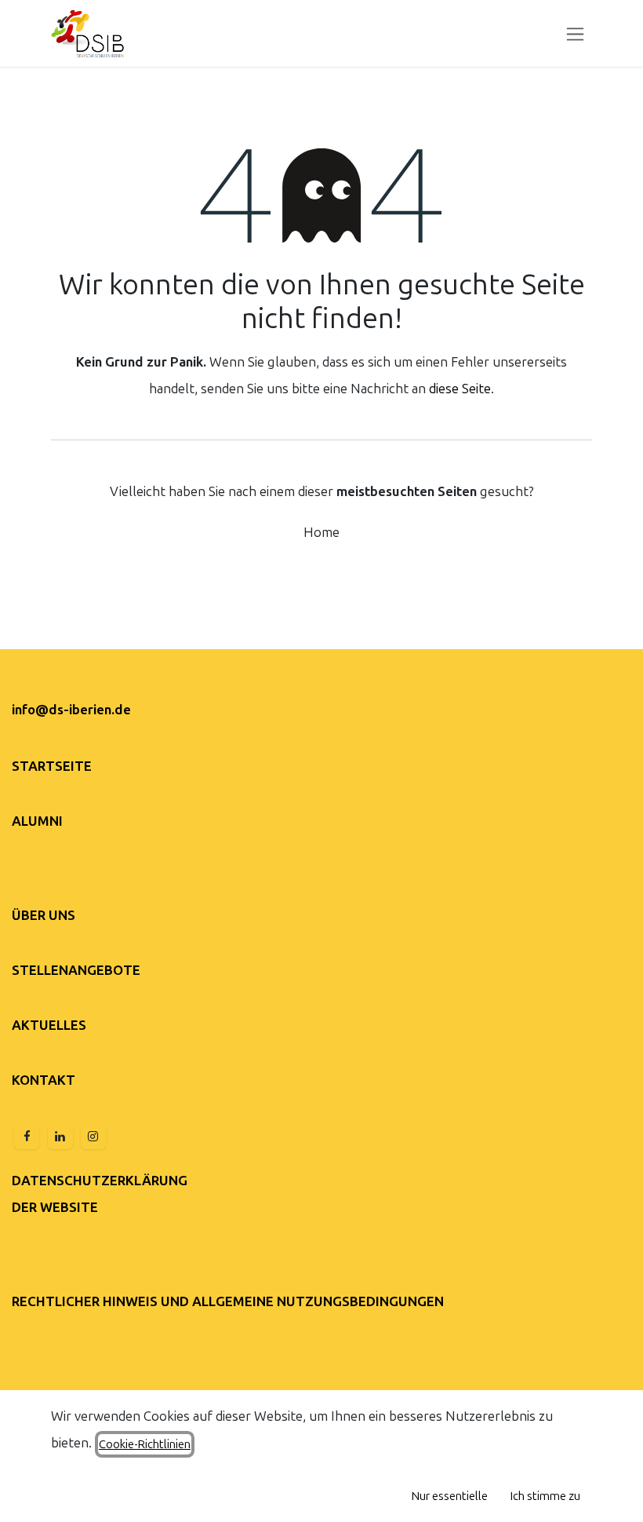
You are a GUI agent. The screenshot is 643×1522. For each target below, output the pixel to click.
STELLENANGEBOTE (76, 970)
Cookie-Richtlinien (145, 1444)
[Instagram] (93, 1136)
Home (321, 532)
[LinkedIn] (60, 1136)
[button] (450, 1496)
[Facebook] (26, 1136)
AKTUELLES (49, 1025)
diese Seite (460, 388)
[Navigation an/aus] (575, 33)
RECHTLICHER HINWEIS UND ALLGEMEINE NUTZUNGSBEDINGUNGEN (228, 1301)
